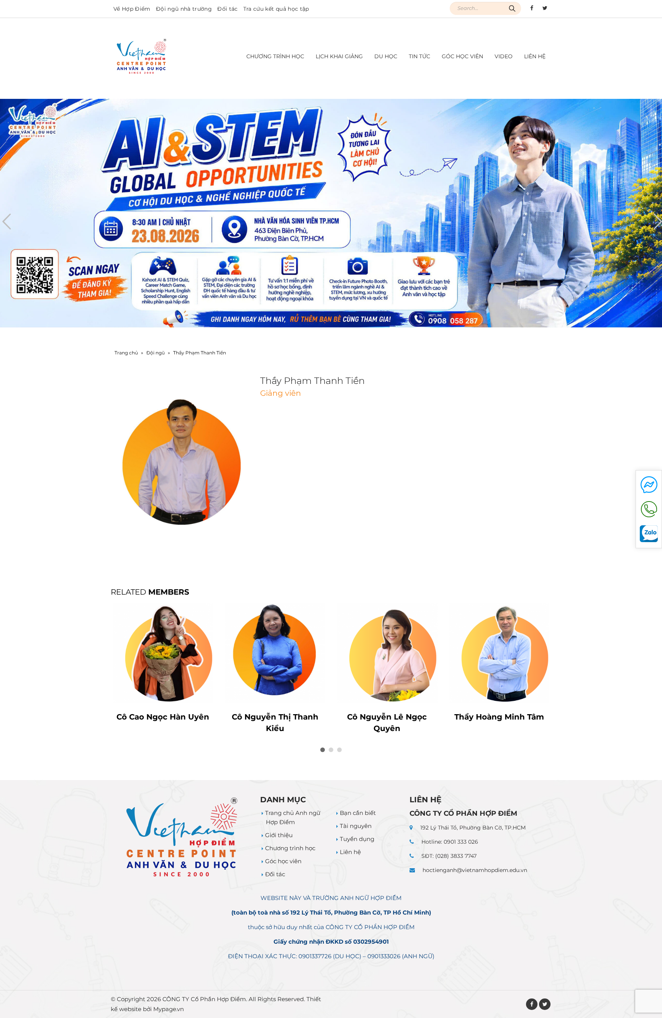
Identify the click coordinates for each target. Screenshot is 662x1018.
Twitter (545, 1004)
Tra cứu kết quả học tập (276, 8)
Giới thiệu (279, 835)
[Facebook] (531, 8)
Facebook (531, 1004)
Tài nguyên (356, 825)
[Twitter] (545, 8)
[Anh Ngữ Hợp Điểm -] (141, 56)
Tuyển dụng (357, 839)
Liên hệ (535, 56)
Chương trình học (290, 848)
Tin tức (419, 56)
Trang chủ (126, 353)
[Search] (512, 8)
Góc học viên (462, 56)
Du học (385, 56)
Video (504, 56)
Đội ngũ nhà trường (184, 8)
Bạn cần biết (358, 812)
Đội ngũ (155, 353)
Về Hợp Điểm (132, 8)
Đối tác (227, 8)
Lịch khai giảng (339, 56)
